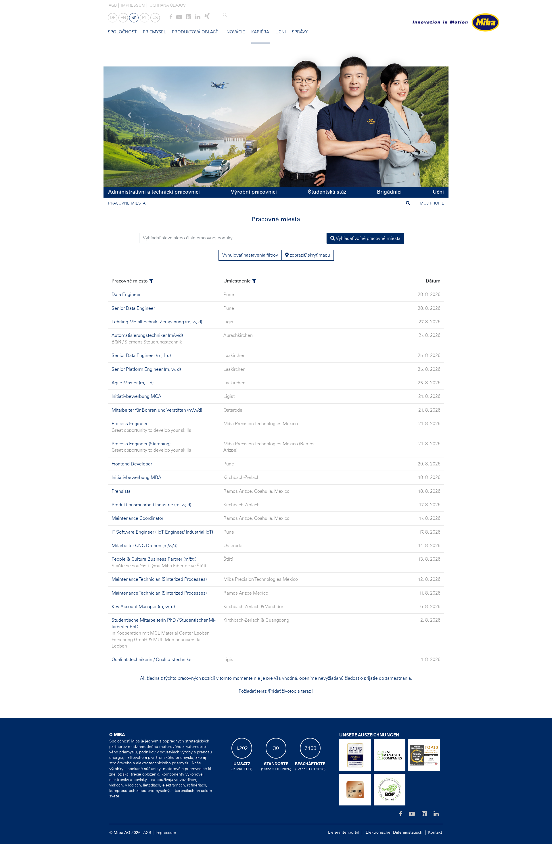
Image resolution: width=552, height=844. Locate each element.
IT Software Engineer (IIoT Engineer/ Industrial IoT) (162, 532)
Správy (300, 32)
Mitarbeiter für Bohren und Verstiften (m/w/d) (157, 410)
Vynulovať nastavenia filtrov (250, 255)
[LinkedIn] (197, 18)
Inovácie (235, 32)
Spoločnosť (122, 32)
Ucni (280, 32)
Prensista (121, 491)
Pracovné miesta (126, 203)
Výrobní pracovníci (254, 192)
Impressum (133, 5)
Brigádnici (389, 192)
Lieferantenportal (343, 832)
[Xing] (207, 18)
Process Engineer (129, 423)
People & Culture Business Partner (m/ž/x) (154, 559)
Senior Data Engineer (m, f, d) (141, 355)
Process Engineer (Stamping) (141, 444)
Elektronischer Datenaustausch (394, 832)
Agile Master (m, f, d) (133, 383)
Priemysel (154, 32)
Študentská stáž (327, 192)
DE (113, 18)
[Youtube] (179, 18)
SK (134, 18)
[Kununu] (188, 18)
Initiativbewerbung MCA (136, 396)
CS (155, 18)
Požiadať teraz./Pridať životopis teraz (275, 691)
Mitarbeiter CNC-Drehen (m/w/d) (144, 545)
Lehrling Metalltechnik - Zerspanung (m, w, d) (157, 322)
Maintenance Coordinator (137, 518)
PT (144, 18)
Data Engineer (126, 294)
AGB (113, 5)
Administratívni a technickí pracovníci (154, 192)
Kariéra (260, 32)
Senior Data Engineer (133, 308)
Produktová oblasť (195, 32)
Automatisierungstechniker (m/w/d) (147, 335)
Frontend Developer (132, 464)
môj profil (432, 203)
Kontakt (435, 832)
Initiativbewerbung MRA (136, 477)
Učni (438, 192)
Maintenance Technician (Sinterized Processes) (159, 579)
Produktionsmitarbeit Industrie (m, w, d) (151, 505)
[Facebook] (171, 18)
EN (123, 18)
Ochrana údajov (168, 5)
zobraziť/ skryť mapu (309, 255)
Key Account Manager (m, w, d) (143, 606)
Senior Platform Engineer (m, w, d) (146, 369)
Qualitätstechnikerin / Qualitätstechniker (152, 659)
